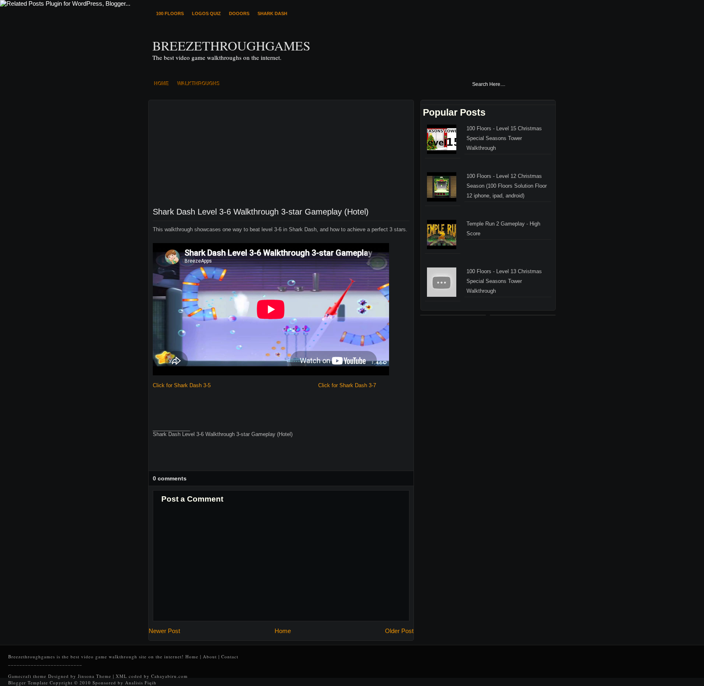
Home (283, 630)
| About (208, 656)
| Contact (228, 656)
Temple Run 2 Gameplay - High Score (503, 229)
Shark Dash (272, 13)
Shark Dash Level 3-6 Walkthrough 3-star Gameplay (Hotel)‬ (261, 211)
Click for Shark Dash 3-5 (182, 385)
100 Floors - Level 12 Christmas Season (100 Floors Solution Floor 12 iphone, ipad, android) (506, 186)
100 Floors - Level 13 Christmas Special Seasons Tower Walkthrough (504, 281)
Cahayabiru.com (169, 676)
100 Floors (170, 13)
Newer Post (164, 630)
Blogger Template (28, 682)
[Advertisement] (210, 151)
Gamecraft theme (27, 676)
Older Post (399, 630)
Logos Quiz (206, 13)
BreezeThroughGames (231, 45)
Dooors (239, 13)
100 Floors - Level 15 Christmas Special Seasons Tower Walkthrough (504, 138)
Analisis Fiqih (140, 682)
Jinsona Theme (95, 676)
